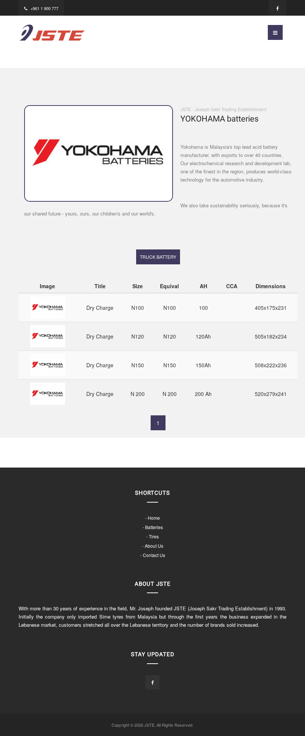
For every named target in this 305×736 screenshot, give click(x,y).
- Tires (152, 536)
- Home (152, 518)
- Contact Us (152, 555)
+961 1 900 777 (44, 8)
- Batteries (152, 527)
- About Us (152, 545)
